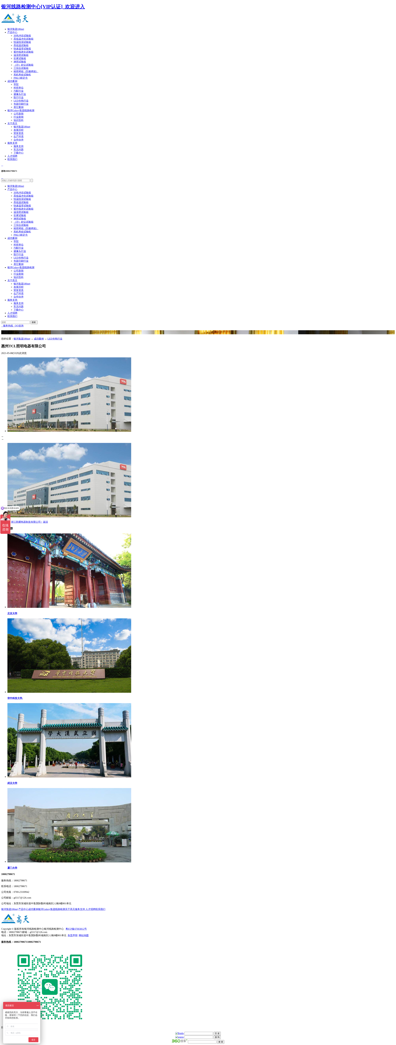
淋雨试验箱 (20, 61)
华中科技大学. (15, 698)
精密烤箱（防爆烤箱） (26, 71)
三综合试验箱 (21, 68)
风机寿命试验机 (22, 74)
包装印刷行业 (21, 104)
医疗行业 (19, 97)
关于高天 (12, 123)
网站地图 (84, 935)
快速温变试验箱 (22, 48)
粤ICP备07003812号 (76, 929)
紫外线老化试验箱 (23, 52)
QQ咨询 (18, 325)
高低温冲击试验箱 (23, 39)
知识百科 (19, 120)
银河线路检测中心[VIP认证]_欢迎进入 (43, 6)
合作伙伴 (19, 139)
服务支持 (12, 143)
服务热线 (7, 325)
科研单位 (19, 87)
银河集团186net (15, 29)
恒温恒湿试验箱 (22, 42)
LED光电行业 (21, 100)
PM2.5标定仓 (21, 78)
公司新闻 (19, 113)
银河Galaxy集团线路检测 (20, 110)
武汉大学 (12, 783)
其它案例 (19, 107)
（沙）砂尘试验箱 (23, 65)
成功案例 (12, 81)
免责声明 (72, 935)
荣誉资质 (19, 133)
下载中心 (19, 152)
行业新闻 (19, 117)
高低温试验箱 (21, 45)
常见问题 (19, 149)
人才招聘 (12, 156)
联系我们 (12, 159)
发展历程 (19, 130)
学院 (16, 84)
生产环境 (19, 136)
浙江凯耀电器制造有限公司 (26, 522)
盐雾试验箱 (20, 58)
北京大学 (12, 613)
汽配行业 (19, 91)
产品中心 (12, 32)
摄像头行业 (20, 94)
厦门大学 (12, 867)
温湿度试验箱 (21, 55)
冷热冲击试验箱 (22, 35)
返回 (45, 522)
